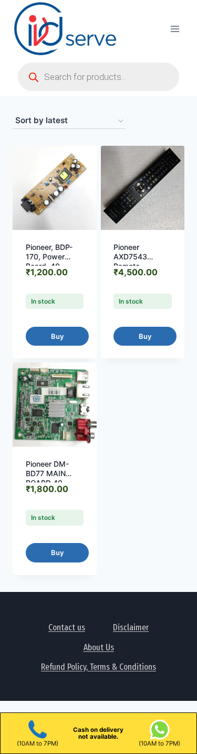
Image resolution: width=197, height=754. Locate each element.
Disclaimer (131, 627)
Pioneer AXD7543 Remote (130, 256)
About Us (99, 647)
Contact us (66, 627)
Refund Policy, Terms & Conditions (98, 666)
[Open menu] (174, 29)
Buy (57, 336)
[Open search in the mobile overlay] (98, 76)
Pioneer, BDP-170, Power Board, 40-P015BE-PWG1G (53, 261)
